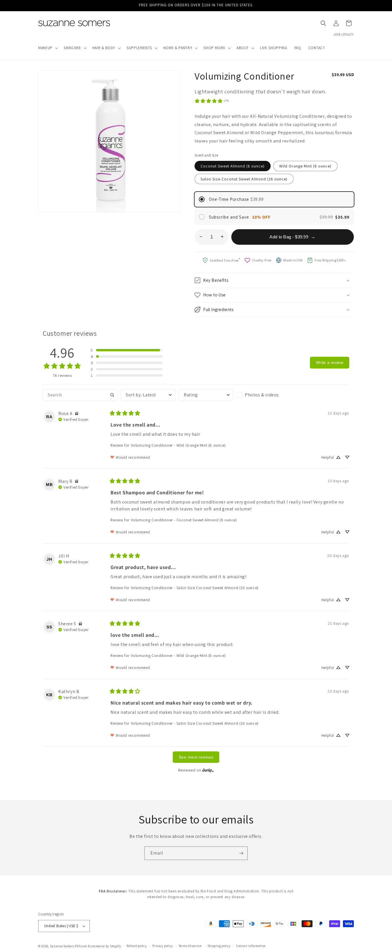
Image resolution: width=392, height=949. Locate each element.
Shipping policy (219, 946)
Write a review (329, 362)
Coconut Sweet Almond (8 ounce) (233, 166)
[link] (211, 101)
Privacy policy (162, 946)
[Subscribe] (241, 853)
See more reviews (196, 757)
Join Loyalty (343, 34)
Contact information (251, 946)
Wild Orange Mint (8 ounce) (305, 166)
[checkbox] (264, 394)
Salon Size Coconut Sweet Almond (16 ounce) (244, 179)
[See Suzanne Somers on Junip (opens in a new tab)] (208, 769)
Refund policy (137, 946)
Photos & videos (262, 395)
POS (78, 946)
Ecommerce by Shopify (104, 946)
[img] (76, 413)
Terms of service (190, 946)
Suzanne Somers (62, 946)
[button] (47, 48)
